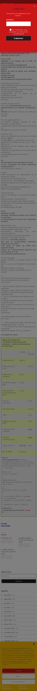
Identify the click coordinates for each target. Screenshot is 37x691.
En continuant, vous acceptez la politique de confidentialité (18, 32)
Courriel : (10, 20)
